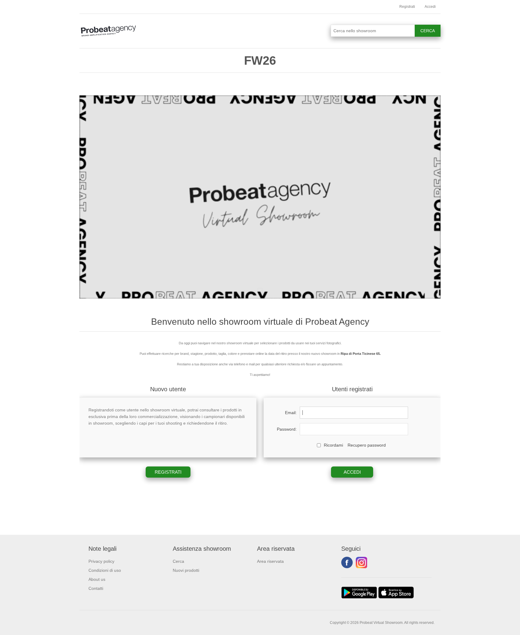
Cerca (178, 561)
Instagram (361, 562)
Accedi (430, 7)
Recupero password (367, 445)
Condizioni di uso (104, 570)
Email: (291, 412)
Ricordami (333, 445)
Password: (287, 429)
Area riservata (270, 561)
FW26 (260, 60)
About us (96, 579)
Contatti (95, 588)
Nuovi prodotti (186, 570)
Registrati (407, 7)
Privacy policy (101, 561)
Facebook (347, 562)
